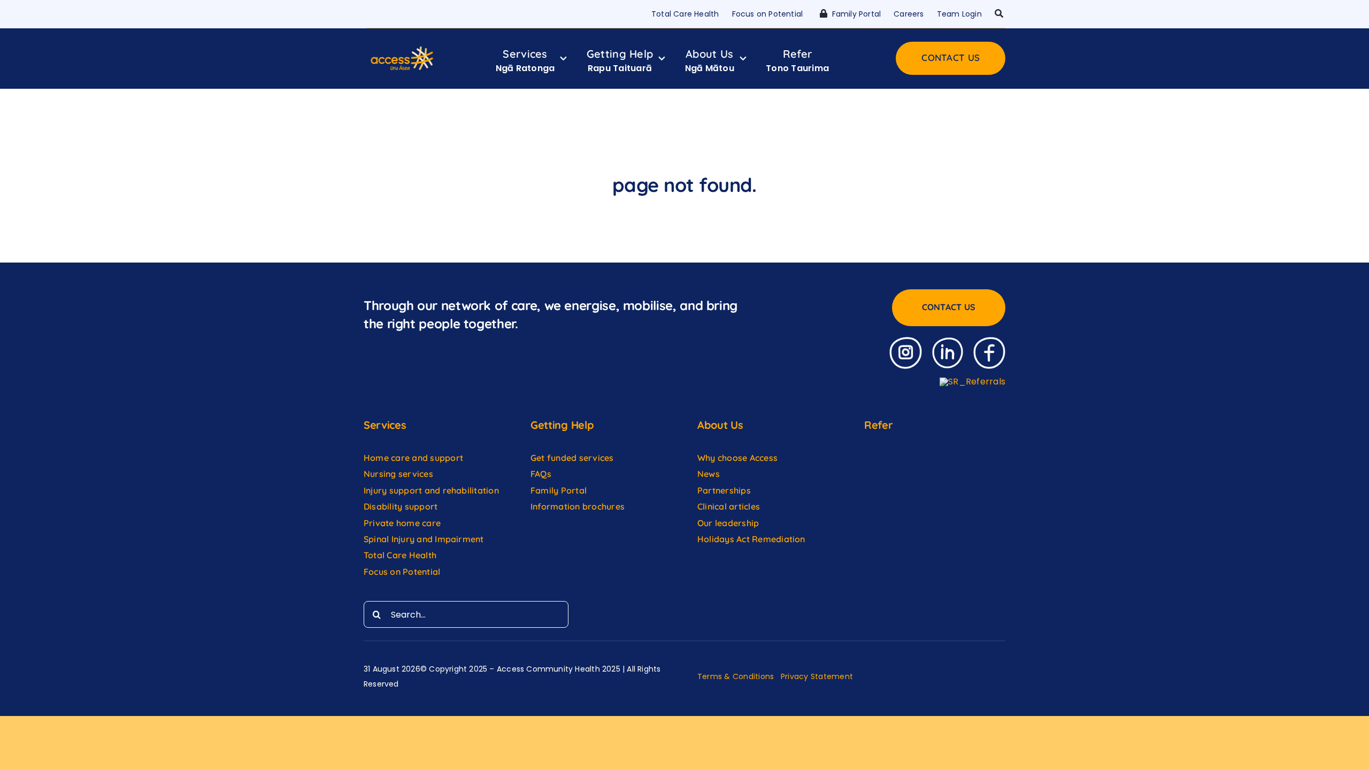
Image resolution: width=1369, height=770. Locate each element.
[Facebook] (989, 341)
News (708, 473)
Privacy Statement (817, 676)
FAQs (540, 473)
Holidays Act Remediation (751, 539)
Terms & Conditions (735, 676)
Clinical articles (728, 506)
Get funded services (572, 457)
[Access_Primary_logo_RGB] (402, 49)
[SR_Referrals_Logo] (972, 381)
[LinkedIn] (948, 341)
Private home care (402, 523)
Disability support (400, 506)
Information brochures (577, 506)
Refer (878, 425)
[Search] (999, 13)
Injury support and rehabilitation (431, 490)
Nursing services (398, 473)
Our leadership (728, 523)
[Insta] (905, 341)
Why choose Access (737, 457)
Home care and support (413, 457)
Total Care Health (400, 555)
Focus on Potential (403, 571)
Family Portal (558, 490)
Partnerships (724, 490)
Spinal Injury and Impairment (425, 539)
